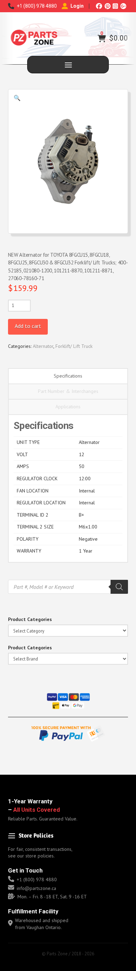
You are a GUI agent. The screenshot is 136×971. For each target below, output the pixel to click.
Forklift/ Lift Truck (73, 346)
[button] (102, 38)
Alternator (43, 346)
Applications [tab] (68, 406)
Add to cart (28, 325)
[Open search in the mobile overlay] (68, 587)
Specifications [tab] (68, 376)
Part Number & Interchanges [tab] (68, 391)
